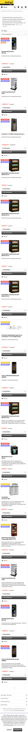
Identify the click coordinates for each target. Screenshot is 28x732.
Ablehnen (9, 729)
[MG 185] (14, 43)
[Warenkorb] (25, 7)
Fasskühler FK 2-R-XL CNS (6, 497)
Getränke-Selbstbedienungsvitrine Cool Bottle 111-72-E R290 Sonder (12, 335)
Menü (5, 7)
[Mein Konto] (21, 7)
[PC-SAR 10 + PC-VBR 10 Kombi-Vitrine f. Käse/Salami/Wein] (14, 124)
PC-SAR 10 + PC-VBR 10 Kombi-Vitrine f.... (13, 134)
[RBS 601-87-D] (14, 165)
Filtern (5, 31)
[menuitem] (4, 7)
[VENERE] (14, 367)
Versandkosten (7, 710)
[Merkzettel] (18, 7)
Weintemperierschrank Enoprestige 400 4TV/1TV (9, 538)
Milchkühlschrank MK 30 (7, 457)
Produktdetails (6, 67)
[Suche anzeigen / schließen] (14, 7)
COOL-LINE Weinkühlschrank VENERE (10, 376)
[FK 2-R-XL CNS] (14, 489)
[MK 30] (14, 448)
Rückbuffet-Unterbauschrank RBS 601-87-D (10, 173)
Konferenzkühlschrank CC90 (8, 92)
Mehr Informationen (19, 725)
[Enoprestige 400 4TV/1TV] (14, 530)
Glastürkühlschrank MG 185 (8, 52)
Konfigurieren (17, 729)
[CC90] (14, 84)
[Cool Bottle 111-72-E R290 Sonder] (14, 327)
